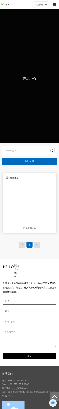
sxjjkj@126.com (20, 388)
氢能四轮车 (29, 228)
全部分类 (29, 161)
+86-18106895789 (17, 380)
